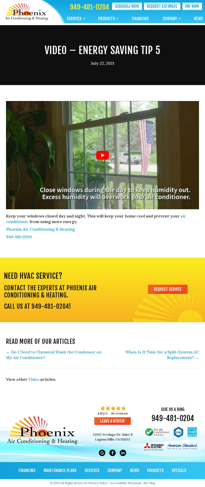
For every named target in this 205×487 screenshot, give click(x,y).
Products (106, 18)
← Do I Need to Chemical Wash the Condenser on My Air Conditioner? (53, 354)
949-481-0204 (89, 7)
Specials (179, 470)
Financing (140, 18)
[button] (84, 18)
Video (33, 379)
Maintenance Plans (60, 470)
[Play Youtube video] (102, 155)
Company (170, 18)
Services (74, 18)
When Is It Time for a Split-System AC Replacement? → (162, 354)
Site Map (149, 483)
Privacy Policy (98, 483)
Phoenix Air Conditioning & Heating (40, 229)
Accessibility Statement (125, 483)
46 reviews (119, 413)
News (198, 18)
